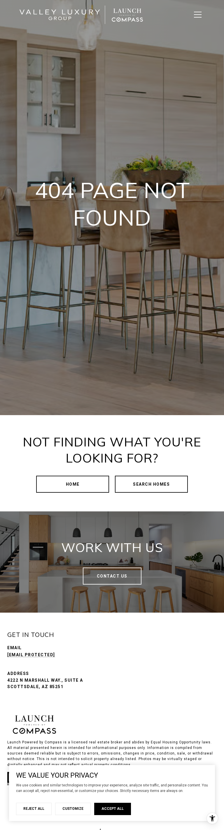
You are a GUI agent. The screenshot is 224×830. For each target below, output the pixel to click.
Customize (72, 809)
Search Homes (151, 484)
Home (73, 484)
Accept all (113, 809)
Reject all (33, 809)
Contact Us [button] (112, 576)
